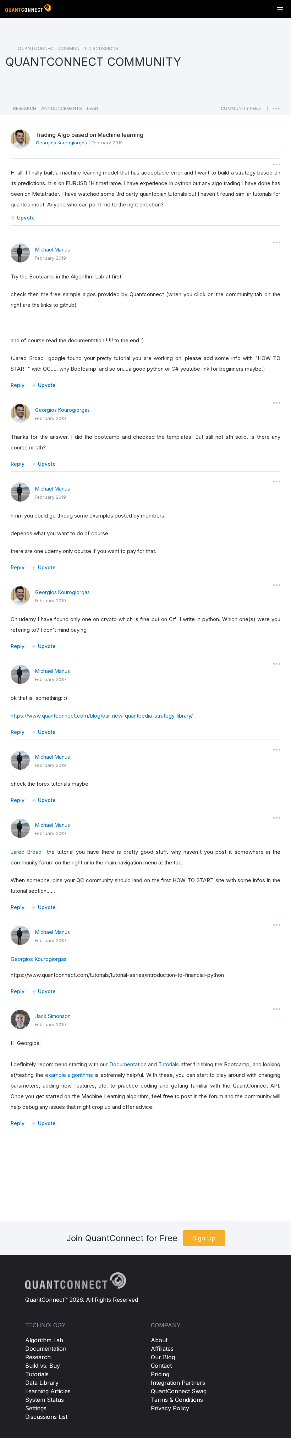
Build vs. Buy (42, 1365)
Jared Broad (26, 851)
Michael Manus (52, 250)
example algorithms (69, 1075)
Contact (161, 1365)
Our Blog (163, 1357)
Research (38, 1357)
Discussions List (46, 1416)
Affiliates (162, 1348)
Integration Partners (178, 1382)
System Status (44, 1399)
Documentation (128, 1064)
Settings (35, 1408)
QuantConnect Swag (179, 1391)
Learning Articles (48, 1391)
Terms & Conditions (177, 1399)
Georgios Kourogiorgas (62, 410)
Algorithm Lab (44, 1340)
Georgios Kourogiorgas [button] (61, 142)
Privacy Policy (170, 1408)
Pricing (160, 1374)
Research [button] (24, 108)
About (159, 1340)
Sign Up (204, 1238)
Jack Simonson (53, 1016)
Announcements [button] (61, 108)
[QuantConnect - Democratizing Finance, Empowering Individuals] (28, 9)
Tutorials (168, 1064)
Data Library (42, 1382)
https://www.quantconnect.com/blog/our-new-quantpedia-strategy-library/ (102, 715)
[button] (240, 110)
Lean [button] (92, 108)
